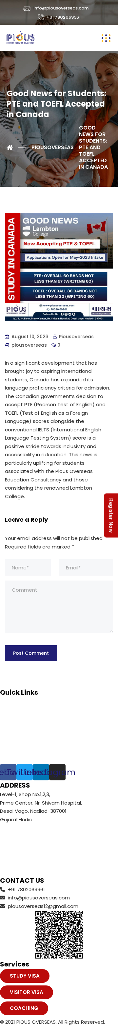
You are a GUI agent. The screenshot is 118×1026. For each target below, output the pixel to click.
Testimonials (15, 726)
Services (10, 718)
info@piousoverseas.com (60, 8)
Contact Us (14, 751)
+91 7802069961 (64, 17)
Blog (5, 742)
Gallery (8, 734)
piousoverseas (29, 345)
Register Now (111, 515)
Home (7, 701)
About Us (11, 709)
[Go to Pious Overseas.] (16, 147)
